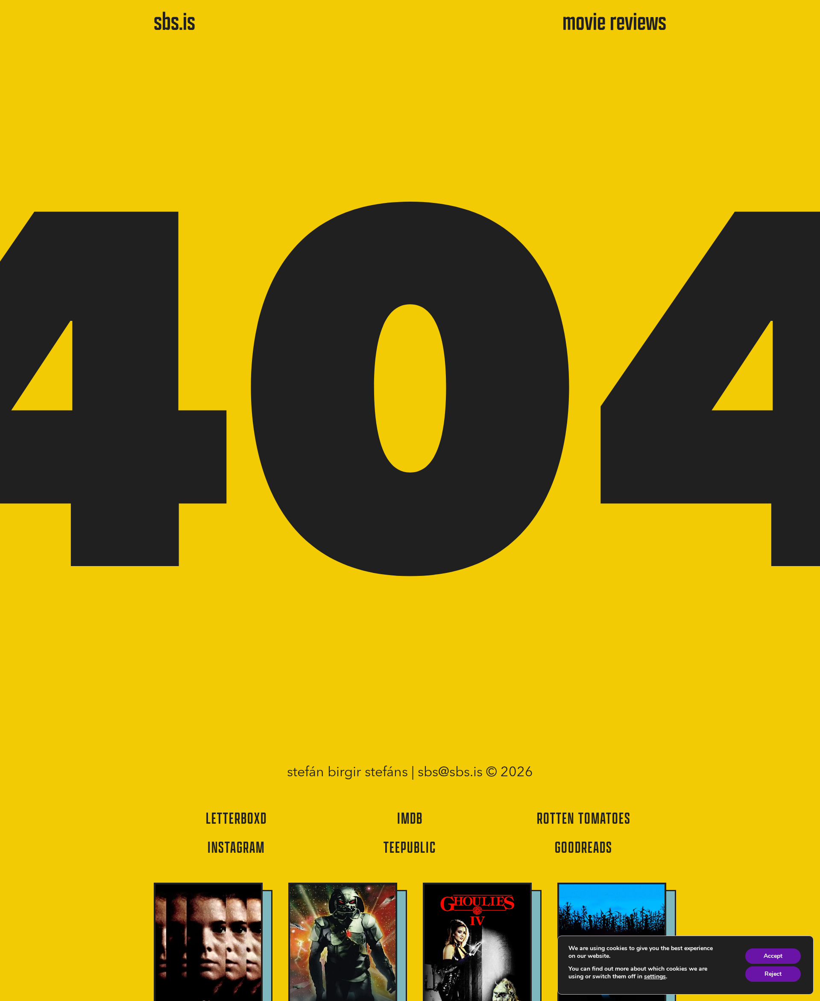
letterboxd (236, 817)
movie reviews (614, 20)
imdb (410, 817)
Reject (773, 974)
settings (655, 976)
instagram (236, 847)
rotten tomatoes (584, 817)
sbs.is (174, 20)
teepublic (410, 847)
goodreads (583, 847)
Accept (773, 956)
